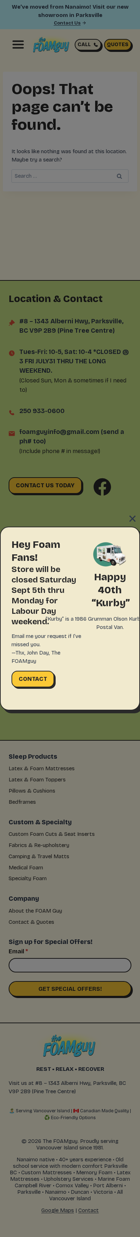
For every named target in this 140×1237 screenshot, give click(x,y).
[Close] (132, 519)
